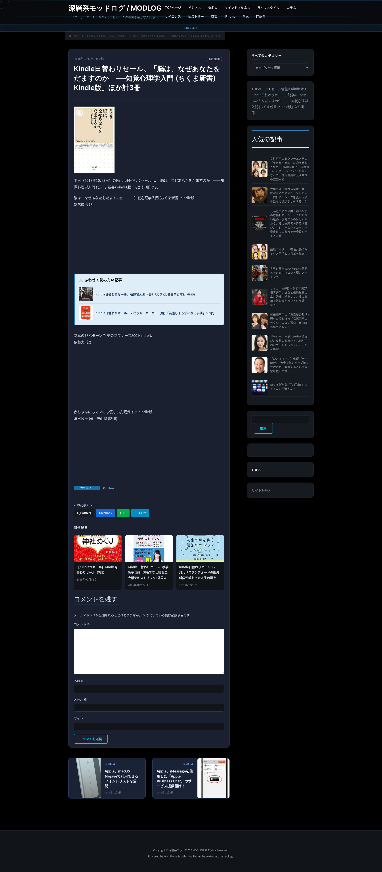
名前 (79, 680)
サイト (78, 718)
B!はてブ (140, 513)
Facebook (105, 513)
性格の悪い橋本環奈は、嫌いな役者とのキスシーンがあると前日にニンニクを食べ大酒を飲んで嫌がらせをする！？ (289, 195)
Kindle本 (214, 59)
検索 (263, 428)
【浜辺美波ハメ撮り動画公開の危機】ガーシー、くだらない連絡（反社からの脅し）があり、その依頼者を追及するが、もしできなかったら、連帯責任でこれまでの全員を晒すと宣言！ (289, 223)
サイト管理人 (261, 490)
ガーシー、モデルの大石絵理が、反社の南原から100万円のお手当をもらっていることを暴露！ (289, 343)
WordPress (170, 856)
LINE (123, 513)
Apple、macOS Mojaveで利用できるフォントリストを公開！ (121, 778)
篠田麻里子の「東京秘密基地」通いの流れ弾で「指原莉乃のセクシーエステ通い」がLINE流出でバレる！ (289, 321)
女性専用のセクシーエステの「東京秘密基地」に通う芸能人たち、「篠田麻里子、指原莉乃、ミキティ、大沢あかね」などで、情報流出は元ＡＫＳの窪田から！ (289, 169)
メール (80, 699)
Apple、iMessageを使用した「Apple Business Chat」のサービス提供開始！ (175, 778)
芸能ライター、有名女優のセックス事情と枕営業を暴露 (289, 251)
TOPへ (257, 469)
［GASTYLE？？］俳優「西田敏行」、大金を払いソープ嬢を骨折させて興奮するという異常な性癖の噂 (289, 365)
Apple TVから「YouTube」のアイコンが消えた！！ (288, 387)
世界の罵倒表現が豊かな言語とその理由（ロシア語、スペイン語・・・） (289, 273)
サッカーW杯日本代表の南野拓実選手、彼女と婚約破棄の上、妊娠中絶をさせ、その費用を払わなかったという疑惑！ (289, 296)
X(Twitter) (84, 513)
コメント (82, 624)
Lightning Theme (190, 856)
